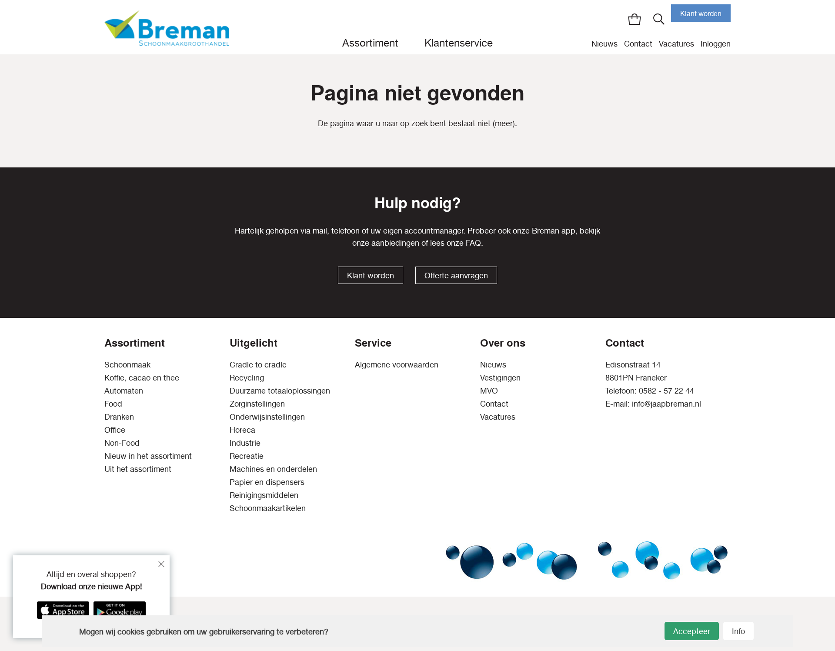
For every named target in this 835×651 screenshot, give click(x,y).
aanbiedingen (395, 242)
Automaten (123, 390)
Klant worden (700, 13)
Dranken (119, 416)
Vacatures (676, 43)
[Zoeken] (659, 19)
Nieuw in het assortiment (148, 456)
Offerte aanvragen (456, 275)
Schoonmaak (127, 364)
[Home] (166, 27)
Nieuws (604, 43)
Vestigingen (500, 377)
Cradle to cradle (258, 364)
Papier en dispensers (267, 482)
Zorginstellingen (257, 403)
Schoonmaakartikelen (268, 508)
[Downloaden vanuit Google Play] (120, 610)
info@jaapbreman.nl (666, 403)
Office (114, 429)
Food (113, 403)
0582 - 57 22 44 (666, 390)
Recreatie (247, 456)
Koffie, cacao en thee (141, 377)
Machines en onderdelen (273, 469)
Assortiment (370, 43)
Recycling (247, 377)
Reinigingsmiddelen (264, 495)
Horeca (242, 429)
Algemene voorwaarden (396, 364)
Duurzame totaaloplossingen (280, 390)
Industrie (245, 442)
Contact (638, 43)
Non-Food (122, 442)
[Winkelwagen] (634, 19)
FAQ (473, 242)
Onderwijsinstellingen (267, 416)
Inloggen (716, 43)
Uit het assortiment (137, 469)
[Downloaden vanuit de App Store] (63, 610)
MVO (489, 390)
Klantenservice (458, 43)
